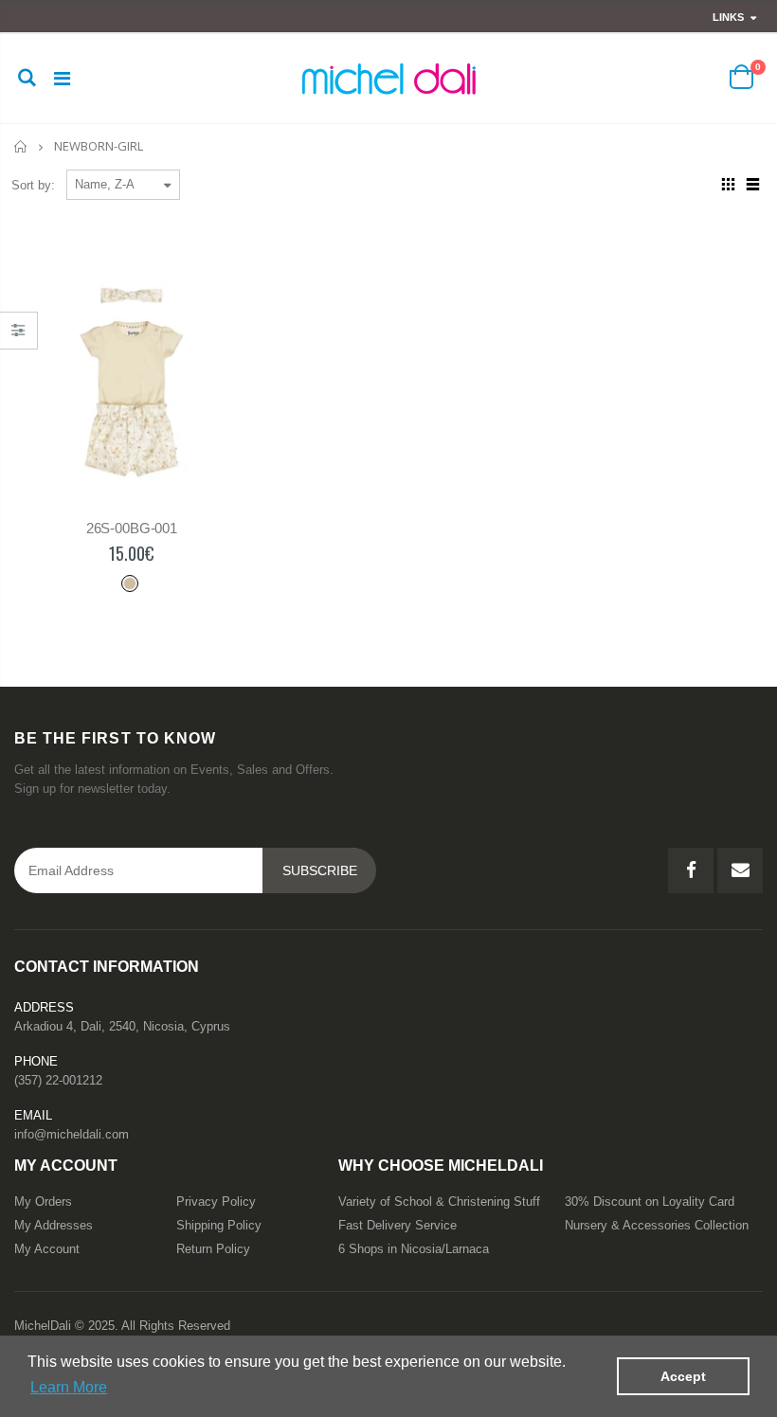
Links (728, 17)
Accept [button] (683, 1376)
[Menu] (62, 78)
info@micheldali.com (71, 1134)
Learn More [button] (68, 1387)
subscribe (319, 870)
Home (21, 146)
